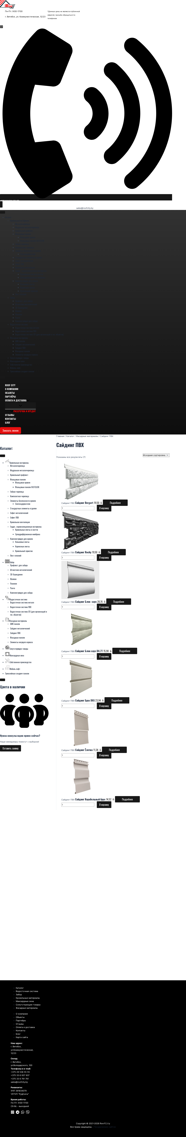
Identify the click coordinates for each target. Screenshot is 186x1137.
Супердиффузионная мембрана (32, 277)
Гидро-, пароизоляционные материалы (31, 270)
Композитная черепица (24, 247)
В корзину (104, 508)
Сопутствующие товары (19, 357)
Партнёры (10, 396)
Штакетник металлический (26, 304)
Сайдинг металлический (25, 344)
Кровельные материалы (19, 220)
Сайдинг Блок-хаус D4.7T (89, 651)
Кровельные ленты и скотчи (31, 274)
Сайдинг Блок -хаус (86, 601)
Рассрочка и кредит (24, 411)
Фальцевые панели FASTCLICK (32, 240)
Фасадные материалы (19, 337)
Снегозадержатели (27, 254)
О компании (11, 389)
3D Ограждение (21, 307)
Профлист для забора (24, 301)
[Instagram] (1, 27)
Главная (60, 436)
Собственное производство (21, 364)
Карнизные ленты (27, 287)
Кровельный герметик (29, 290)
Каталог (8, 217)
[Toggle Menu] (2, 212)
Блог (7, 422)
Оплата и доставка (15, 400)
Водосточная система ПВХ (25, 331)
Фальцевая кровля (27, 237)
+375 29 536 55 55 (20, 1072)
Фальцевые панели (23, 234)
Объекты (10, 392)
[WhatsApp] (22, 1113)
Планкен (18, 314)
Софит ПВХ (19, 264)
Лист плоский (20, 294)
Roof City (10, 385)
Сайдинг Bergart (84, 503)
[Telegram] (17, 1113)
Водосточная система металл (27, 327)
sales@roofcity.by (84, 208)
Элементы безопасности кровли (28, 250)
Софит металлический (24, 260)
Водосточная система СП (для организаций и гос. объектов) (39, 334)
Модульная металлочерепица (27, 227)
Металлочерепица (22, 224)
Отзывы (9, 415)
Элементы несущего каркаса (26, 354)
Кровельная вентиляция (25, 267)
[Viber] (27, 1113)
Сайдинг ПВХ (20, 347)
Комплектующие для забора (26, 321)
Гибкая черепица (22, 244)
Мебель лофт (15, 367)
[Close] (2, 377)
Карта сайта (22, 1037)
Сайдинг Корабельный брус (90, 799)
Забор (12, 297)
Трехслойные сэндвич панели (22, 371)
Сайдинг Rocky (83, 552)
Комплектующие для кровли (26, 280)
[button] (86, 201)
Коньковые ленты (27, 284)
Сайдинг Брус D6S (85, 700)
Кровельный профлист (24, 230)
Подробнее (115, 503)
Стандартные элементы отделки (28, 257)
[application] (28, 400)
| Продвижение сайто (104, 1127)
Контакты (10, 418)
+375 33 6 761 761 (20, 1078)
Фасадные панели (22, 351)
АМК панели (20, 341)
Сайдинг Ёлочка (84, 750)
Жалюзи (18, 311)
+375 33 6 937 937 (20, 1075)
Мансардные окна (17, 361)
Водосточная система (19, 324)
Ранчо (17, 317)
